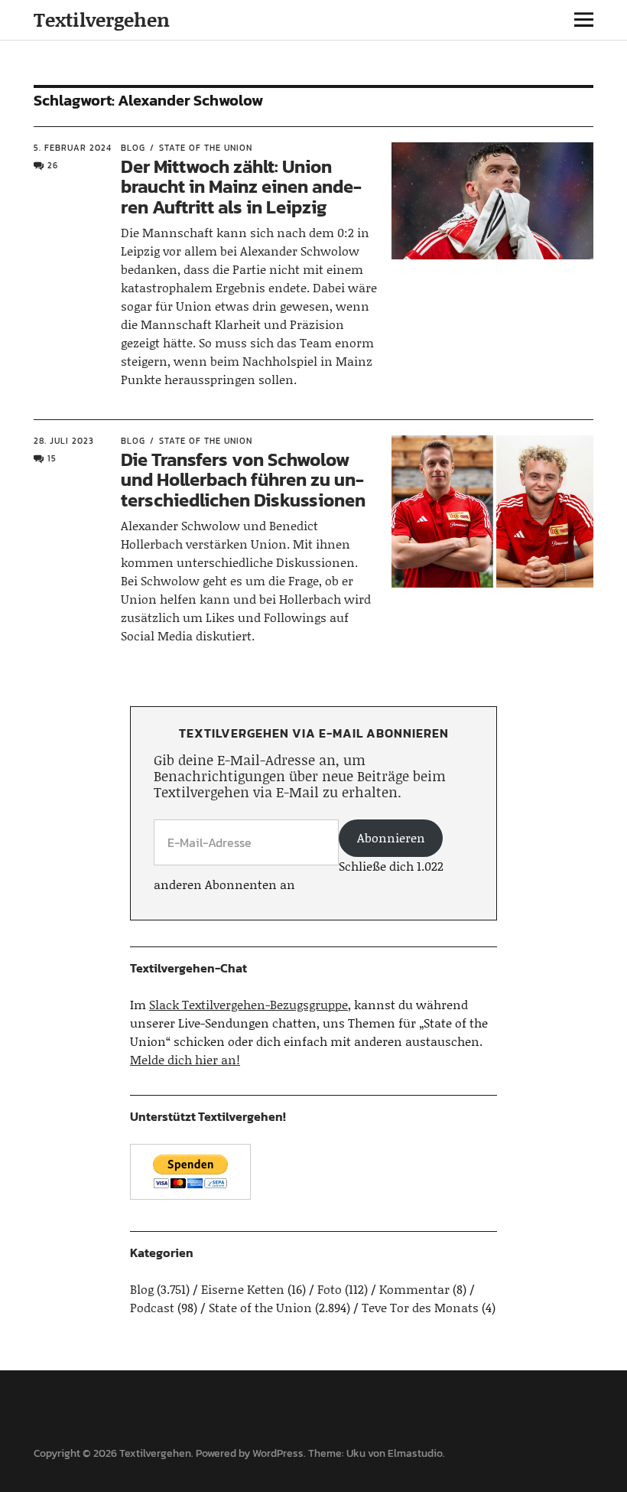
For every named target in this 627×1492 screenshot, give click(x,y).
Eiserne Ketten (242, 1289)
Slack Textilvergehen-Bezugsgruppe (248, 1004)
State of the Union (205, 148)
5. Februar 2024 (73, 148)
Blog (133, 148)
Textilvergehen (102, 19)
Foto (329, 1289)
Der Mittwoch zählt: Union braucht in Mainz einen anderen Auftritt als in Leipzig (241, 186)
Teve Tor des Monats (420, 1307)
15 (52, 458)
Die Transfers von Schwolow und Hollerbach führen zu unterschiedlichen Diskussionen (243, 479)
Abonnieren (391, 837)
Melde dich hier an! (185, 1059)
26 (52, 165)
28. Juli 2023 (64, 441)
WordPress (278, 1453)
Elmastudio (415, 1453)
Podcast (152, 1307)
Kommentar (414, 1289)
